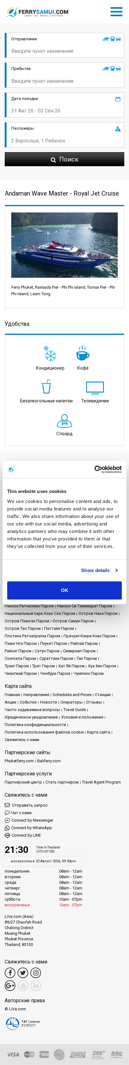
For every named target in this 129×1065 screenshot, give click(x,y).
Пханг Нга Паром (21, 643)
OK (64, 590)
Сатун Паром (47, 651)
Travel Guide (75, 709)
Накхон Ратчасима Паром (29, 606)
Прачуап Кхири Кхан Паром (89, 636)
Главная (12, 694)
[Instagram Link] (35, 973)
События (28, 702)
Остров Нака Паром (98, 613)
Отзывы (94, 702)
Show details (95, 570)
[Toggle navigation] (118, 10)
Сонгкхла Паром (20, 658)
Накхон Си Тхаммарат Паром (84, 606)
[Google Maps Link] (10, 985)
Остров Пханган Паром (27, 621)
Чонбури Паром (55, 673)
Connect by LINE (26, 835)
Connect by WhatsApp (31, 827)
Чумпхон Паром (89, 673)
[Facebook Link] (10, 973)
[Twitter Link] (23, 973)
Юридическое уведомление (31, 717)
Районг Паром (18, 651)
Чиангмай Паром (21, 673)
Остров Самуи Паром (73, 621)
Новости (48, 702)
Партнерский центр (23, 782)
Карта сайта (98, 732)
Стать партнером (62, 782)
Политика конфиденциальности (35, 724)
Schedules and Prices (72, 694)
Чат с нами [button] (21, 812)
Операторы (71, 702)
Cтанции (103, 694)
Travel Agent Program (101, 782)
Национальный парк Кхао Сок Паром (40, 613)
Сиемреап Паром (79, 651)
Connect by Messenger (32, 820)
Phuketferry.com (19, 761)
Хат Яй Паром (71, 666)
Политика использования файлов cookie (44, 732)
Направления (36, 694)
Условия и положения (82, 717)
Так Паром (87, 658)
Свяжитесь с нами (22, 739)
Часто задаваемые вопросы (32, 709)
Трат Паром (43, 666)
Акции (10, 702)
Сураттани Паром (56, 658)
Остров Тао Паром (23, 628)
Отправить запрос (29, 805)
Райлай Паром (84, 643)
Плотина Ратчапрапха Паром (32, 636)
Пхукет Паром (53, 643)
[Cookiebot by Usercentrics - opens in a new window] (94, 469)
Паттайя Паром (59, 628)
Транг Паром (17, 666)
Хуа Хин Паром (102, 666)
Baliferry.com (49, 761)
